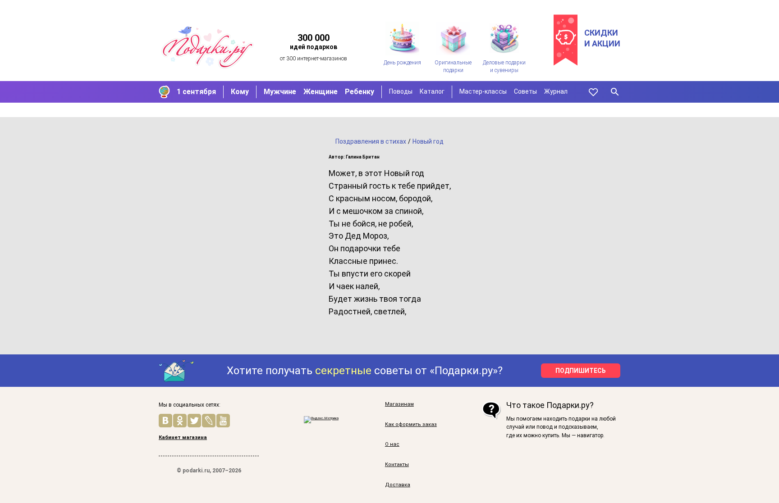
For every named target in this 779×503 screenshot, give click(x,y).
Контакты (397, 464)
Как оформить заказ (411, 424)
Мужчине (280, 91)
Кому (240, 91)
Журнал (556, 91)
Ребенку (359, 91)
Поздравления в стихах (370, 141)
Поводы (400, 91)
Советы (525, 91)
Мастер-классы (483, 91)
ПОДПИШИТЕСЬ (580, 370)
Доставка (397, 485)
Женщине (320, 91)
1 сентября (196, 91)
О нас (392, 444)
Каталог (432, 91)
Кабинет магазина (183, 437)
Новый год (428, 141)
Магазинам (399, 404)
